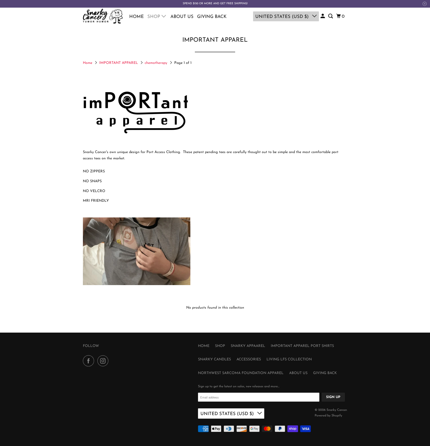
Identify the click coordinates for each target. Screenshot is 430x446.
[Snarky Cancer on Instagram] (104, 360)
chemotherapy (156, 63)
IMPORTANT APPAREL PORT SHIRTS (302, 346)
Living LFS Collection (289, 359)
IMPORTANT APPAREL (119, 63)
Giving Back (212, 17)
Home (136, 17)
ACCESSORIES (248, 359)
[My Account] (323, 16)
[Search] (331, 16)
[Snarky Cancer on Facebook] (89, 360)
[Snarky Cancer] (103, 16)
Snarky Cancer (337, 410)
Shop (154, 17)
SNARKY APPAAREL (248, 346)
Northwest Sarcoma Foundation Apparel (241, 373)
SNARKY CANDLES (214, 359)
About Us (182, 17)
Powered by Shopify (328, 415)
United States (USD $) (282, 17)
